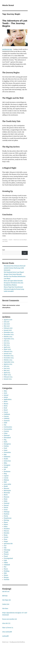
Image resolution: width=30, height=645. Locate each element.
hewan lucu (7, 461)
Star (5, 545)
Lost (3, 241)
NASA (5, 501)
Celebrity (6, 418)
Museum (6, 497)
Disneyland (7, 437)
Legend (6, 475)
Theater (6, 554)
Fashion (6, 446)
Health (10, 239)
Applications (7, 399)
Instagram (7, 465)
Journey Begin (23, 239)
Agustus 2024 (8, 364)
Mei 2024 (7, 370)
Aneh (5, 393)
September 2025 (9, 338)
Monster (6, 488)
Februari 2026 (8, 328)
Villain (6, 562)
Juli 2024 (6, 366)
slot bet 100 (5, 591)
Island (6, 467)
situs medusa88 (7, 632)
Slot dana (5, 608)
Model (6, 486)
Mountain (7, 492)
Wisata (6, 575)
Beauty (6, 403)
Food (5, 448)
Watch (6, 569)
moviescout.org (7, 49)
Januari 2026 (8, 330)
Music (5, 499)
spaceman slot (8, 543)
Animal (6, 395)
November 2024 (9, 358)
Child (5, 422)
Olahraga (6, 511)
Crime (5, 433)
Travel (6, 556)
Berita (6, 406)
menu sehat (7, 484)
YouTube (6, 579)
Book (5, 408)
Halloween (7, 456)
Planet (6, 522)
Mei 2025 (7, 345)
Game (5, 450)
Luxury (6, 478)
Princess (6, 531)
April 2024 (7, 372)
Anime (6, 397)
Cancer (6, 412)
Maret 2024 (7, 374)
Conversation (8, 429)
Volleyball (7, 564)
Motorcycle (7, 490)
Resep (5, 535)
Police (5, 526)
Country (6, 431)
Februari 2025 (8, 351)
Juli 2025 (6, 341)
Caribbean (7, 414)
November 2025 (9, 334)
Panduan (6, 514)
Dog (5, 439)
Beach (6, 401)
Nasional (6, 503)
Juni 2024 (7, 368)
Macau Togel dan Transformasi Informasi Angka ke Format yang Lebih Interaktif (14, 289)
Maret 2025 (7, 349)
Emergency (7, 444)
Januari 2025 (8, 353)
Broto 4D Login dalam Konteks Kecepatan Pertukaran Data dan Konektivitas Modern (13, 283)
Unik (5, 560)
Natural (6, 505)
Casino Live (5, 604)
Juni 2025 (7, 343)
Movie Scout (8, 5)
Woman (6, 577)
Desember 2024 (8, 355)
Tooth (6, 241)
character (7, 420)
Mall (5, 482)
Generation (7, 452)
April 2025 (7, 347)
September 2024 (9, 362)
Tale (5, 547)
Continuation (8, 427)
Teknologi (7, 550)
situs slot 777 (6, 623)
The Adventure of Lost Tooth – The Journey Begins (14, 23)
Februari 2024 (8, 377)
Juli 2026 (6, 321)
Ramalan (6, 533)
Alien (5, 391)
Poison (6, 524)
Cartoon (6, 416)
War (5, 567)
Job (5, 469)
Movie (6, 495)
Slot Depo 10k (6, 600)
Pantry (6, 516)
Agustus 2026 (8, 319)
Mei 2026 (7, 326)
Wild (5, 573)
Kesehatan (7, 471)
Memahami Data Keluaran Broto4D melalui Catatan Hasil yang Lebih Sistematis (14, 268)
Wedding (6, 571)
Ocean (6, 509)
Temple (6, 552)
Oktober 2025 (8, 336)
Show (5, 539)
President (7, 528)
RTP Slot (5, 595)
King (5, 473)
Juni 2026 (7, 324)
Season (6, 537)
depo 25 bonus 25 (7, 627)
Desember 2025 (8, 332)
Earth (5, 442)
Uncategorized (8, 558)
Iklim (5, 463)
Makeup (6, 480)
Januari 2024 (8, 379)
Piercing (6, 520)
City (5, 425)
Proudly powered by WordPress (17, 642)
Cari (3, 250)
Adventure (16, 239)
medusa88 (5, 636)
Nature (6, 507)
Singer (6, 541)
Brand (6, 410)
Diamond (6, 435)
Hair (5, 454)
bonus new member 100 (9, 619)
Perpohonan (7, 518)
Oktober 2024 (8, 360)
